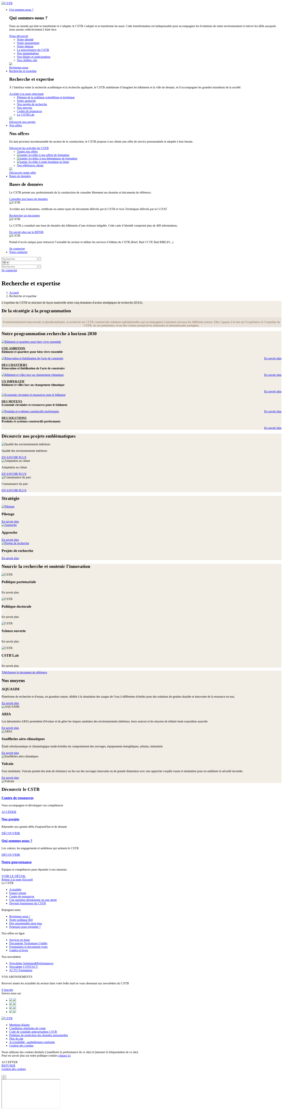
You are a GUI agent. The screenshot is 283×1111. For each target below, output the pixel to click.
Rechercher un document (24, 215)
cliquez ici (64, 1055)
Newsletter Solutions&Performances (31, 963)
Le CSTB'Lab (25, 114)
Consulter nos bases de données (28, 199)
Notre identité (25, 39)
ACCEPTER (10, 1062)
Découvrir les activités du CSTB (29, 148)
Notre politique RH (21, 920)
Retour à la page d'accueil (17, 879)
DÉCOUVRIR (11, 833)
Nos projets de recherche (32, 104)
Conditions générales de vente (27, 1028)
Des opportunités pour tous (25, 923)
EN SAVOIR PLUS (14, 457)
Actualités (15, 889)
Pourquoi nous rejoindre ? (25, 926)
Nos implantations (28, 53)
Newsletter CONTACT (23, 966)
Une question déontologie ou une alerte (33, 900)
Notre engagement (28, 43)
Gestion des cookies (21, 1045)
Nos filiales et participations (33, 56)
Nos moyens (24, 107)
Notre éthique (25, 46)
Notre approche (26, 100)
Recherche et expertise (23, 71)
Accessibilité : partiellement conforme (32, 1042)
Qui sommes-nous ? (21, 9)
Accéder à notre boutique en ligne (48, 162)
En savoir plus (272, 358)
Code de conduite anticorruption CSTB (33, 1031)
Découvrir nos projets (22, 122)
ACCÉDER (9, 812)
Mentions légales (19, 1024)
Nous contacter (18, 252)
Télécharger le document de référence (24, 672)
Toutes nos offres (27, 151)
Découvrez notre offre (22, 172)
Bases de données (20, 176)
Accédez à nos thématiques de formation (52, 158)
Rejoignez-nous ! (19, 916)
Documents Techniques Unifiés (28, 943)
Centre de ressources (29, 111)
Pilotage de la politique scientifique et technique (46, 97)
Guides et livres (18, 950)
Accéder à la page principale (26, 94)
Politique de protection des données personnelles (38, 1035)
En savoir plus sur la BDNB (26, 232)
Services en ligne (19, 939)
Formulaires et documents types (28, 946)
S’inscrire (7, 989)
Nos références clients (30, 165)
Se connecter (17, 248)
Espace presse (17, 893)
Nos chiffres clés (27, 60)
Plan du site (16, 1038)
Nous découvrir (18, 36)
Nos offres (15, 125)
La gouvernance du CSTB (33, 50)
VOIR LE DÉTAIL (14, 876)
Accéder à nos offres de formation (48, 155)
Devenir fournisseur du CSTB (27, 903)
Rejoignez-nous (18, 67)
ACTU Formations (20, 970)
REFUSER (8, 1065)
